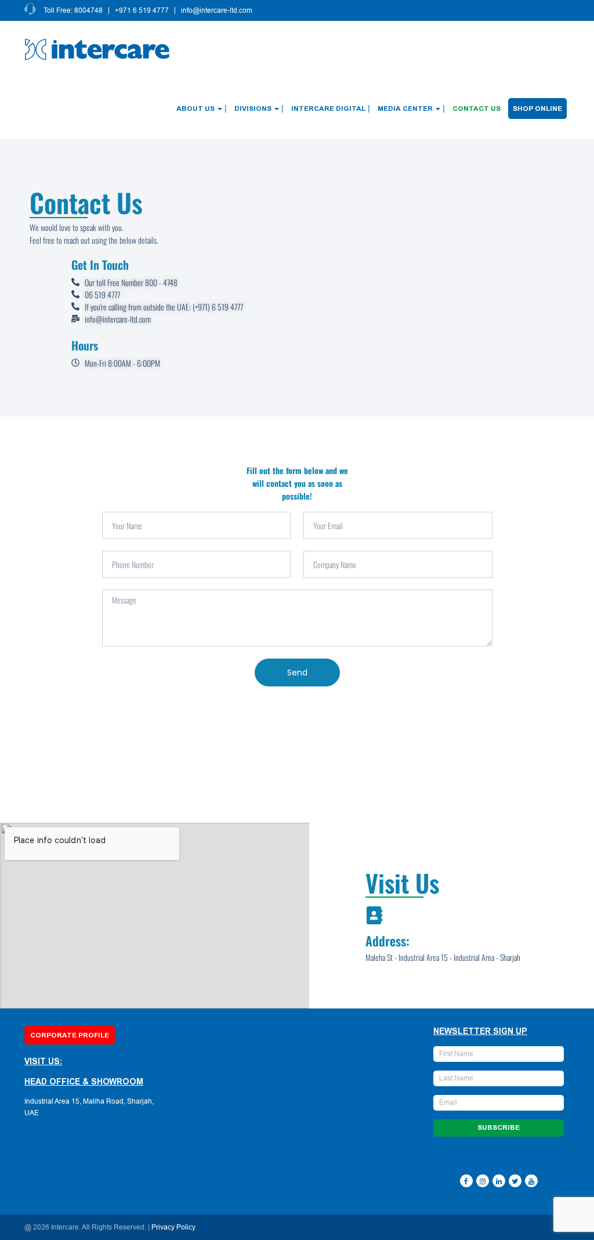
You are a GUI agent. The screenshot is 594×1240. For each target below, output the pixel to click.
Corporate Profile (69, 1035)
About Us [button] (195, 108)
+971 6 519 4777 (142, 10)
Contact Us (476, 108)
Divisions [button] (252, 108)
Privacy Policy (173, 1227)
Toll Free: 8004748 (73, 10)
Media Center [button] (405, 108)
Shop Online (537, 108)
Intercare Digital (328, 108)
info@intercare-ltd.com (216, 10)
